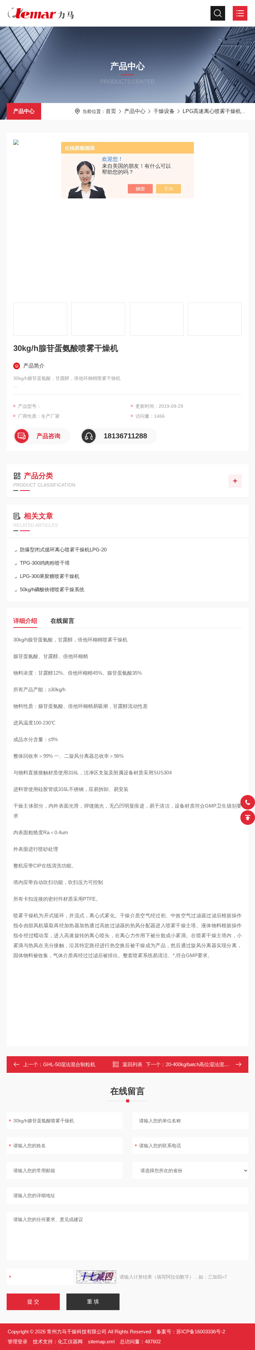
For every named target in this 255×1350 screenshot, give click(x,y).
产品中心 (24, 111)
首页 (111, 111)
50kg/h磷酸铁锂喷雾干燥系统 (52, 589)
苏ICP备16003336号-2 (200, 1331)
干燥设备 (164, 111)
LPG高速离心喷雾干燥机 (212, 111)
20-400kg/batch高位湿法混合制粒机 (205, 1064)
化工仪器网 (70, 1341)
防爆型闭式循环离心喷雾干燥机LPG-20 (63, 549)
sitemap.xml (101, 1341)
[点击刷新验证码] (96, 1277)
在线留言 (62, 621)
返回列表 (132, 1064)
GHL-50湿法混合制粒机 (69, 1064)
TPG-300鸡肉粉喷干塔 (45, 563)
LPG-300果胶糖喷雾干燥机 (49, 576)
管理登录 (18, 1341)
